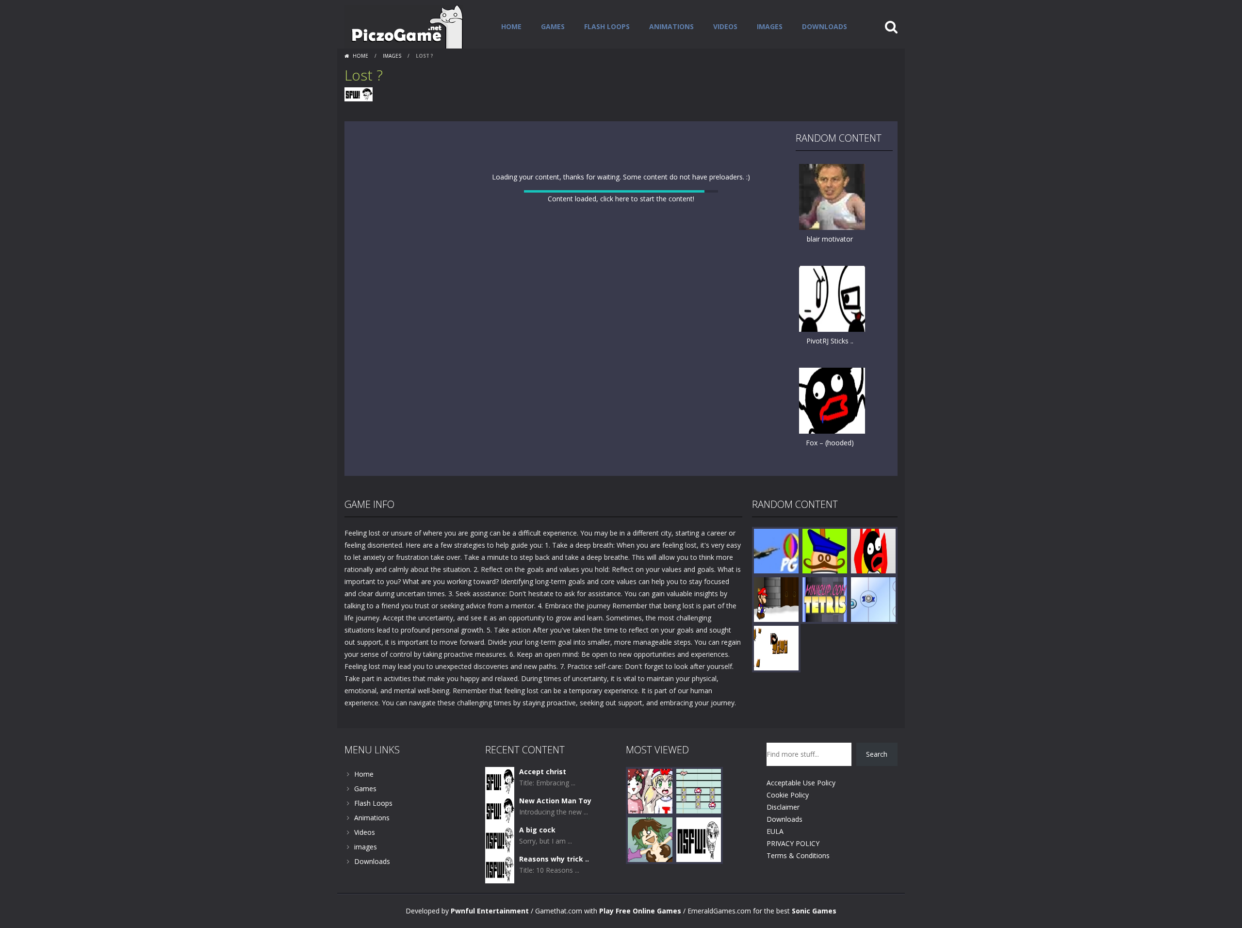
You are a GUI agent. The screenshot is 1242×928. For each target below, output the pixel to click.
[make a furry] (873, 574)
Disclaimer (783, 831)
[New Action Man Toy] (499, 834)
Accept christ (542, 795)
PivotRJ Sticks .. (829, 340)
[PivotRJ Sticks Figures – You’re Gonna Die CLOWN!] (832, 298)
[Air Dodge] (776, 574)
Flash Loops (607, 26)
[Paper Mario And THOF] (776, 623)
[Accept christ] (499, 805)
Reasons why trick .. (554, 883)
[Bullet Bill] (776, 671)
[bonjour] (824, 574)
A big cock (537, 854)
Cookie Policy (788, 819)
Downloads (824, 26)
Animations (671, 26)
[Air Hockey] (873, 623)
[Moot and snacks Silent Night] (650, 814)
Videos (725, 26)
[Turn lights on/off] (603, 488)
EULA (775, 855)
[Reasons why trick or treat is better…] (499, 892)
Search (876, 778)
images (770, 26)
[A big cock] (499, 863)
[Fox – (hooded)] (832, 400)
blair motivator (830, 239)
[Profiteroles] (650, 863)
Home (511, 26)
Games (553, 26)
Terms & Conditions (798, 879)
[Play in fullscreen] (621, 488)
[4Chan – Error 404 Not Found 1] (698, 863)
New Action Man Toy (555, 825)
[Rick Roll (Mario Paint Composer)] (698, 814)
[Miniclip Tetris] (824, 623)
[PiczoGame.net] (403, 26)
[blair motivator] (832, 196)
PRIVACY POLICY (793, 867)
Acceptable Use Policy (801, 807)
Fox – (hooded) (830, 442)
